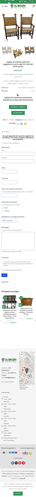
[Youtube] (19, 462)
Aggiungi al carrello (18, 107)
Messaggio (5, 227)
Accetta (18, 494)
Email (3, 168)
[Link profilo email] (25, 124)
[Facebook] (12, 462)
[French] (25, 1)
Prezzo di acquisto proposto (12, 189)
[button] (3, 28)
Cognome (4, 158)
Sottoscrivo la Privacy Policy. (13, 270)
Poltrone (31, 120)
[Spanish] (32, 1)
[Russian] (30, 1)
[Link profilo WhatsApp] (18, 124)
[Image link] (27, 453)
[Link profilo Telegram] (21, 124)
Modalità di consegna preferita (13, 217)
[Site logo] (18, 6)
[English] (22, 1)
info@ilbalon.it (10, 378)
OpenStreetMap (24, 387)
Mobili (25, 120)
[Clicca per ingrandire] (5, 41)
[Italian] (20, 1)
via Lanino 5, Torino (8, 374)
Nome (3, 150)
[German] (27, 1)
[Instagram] (16, 462)
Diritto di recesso (12, 474)
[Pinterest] (23, 462)
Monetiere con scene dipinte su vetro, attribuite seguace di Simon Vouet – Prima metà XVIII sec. (10, 314)
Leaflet (23, 385)
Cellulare (5, 178)
